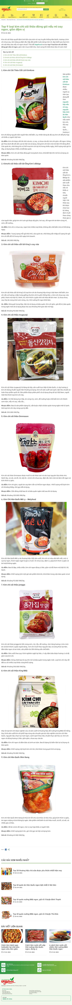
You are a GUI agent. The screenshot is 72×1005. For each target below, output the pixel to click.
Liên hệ (30, 993)
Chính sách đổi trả (6, 991)
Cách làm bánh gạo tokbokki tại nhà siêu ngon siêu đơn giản (10, 947)
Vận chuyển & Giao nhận (7, 993)
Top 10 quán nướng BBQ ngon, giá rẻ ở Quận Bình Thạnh (37, 899)
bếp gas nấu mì (39, 7)
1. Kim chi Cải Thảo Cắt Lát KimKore (15, 55)
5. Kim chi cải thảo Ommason (13, 65)
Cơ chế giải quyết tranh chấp (35, 991)
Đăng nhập (33, 3)
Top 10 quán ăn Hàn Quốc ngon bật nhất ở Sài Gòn (34, 885)
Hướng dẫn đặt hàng (6, 992)
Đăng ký (29, 3)
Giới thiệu (4, 990)
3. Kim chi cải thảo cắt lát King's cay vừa (16, 60)
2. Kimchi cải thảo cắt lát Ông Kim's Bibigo (17, 57)
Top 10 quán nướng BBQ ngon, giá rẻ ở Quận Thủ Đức (35, 914)
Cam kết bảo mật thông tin (34, 990)
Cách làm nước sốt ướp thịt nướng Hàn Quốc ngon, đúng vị (35, 947)
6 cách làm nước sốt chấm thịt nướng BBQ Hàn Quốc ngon (58, 947)
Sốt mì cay (27, 7)
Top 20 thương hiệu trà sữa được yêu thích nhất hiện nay (37, 870)
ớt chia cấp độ (32, 7)
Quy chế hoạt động (33, 992)
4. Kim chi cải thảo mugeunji (12, 62)
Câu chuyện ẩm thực (11, 19)
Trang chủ (3, 19)
